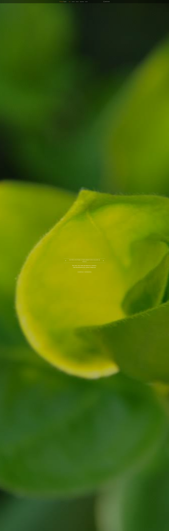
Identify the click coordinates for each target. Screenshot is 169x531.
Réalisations (82, 1)
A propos (73, 1)
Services (77, 1)
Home (69, 1)
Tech (62, 2)
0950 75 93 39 (107, 1)
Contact (86, 1)
